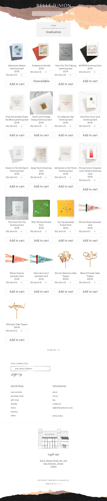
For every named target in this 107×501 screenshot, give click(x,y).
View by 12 (53, 350)
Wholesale (58, 416)
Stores (55, 396)
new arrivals (16, 392)
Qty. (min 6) (11, 74)
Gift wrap (15, 400)
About (55, 392)
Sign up (16, 375)
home (53, 26)
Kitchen (14, 412)
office (13, 416)
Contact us (57, 404)
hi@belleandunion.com (63, 408)
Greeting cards (17, 396)
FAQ (54, 400)
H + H (59, 484)
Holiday (14, 404)
